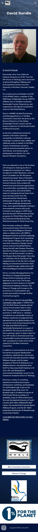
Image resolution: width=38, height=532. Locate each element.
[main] (19, 13)
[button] (2, 3)
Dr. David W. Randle (10, 70)
